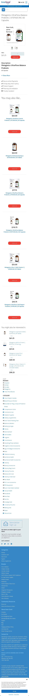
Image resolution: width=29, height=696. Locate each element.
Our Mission (4, 614)
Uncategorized (8, 502)
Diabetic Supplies (9, 415)
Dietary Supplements (10, 418)
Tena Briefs (7, 493)
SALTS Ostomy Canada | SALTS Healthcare (11, 575)
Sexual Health (8, 491)
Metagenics (7, 389)
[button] (27, 679)
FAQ (2, 624)
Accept (14, 691)
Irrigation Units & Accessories (12, 446)
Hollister (6, 385)
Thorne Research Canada (7, 596)
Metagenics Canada (5, 592)
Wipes (6, 510)
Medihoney (3, 581)
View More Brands (10, 392)
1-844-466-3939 (5, 660)
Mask (5, 451)
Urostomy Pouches (10, 505)
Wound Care (8, 513)
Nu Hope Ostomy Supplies (7, 577)
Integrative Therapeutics (7, 590)
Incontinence (8, 440)
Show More (6, 75)
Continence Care (9, 412)
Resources (3, 604)
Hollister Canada (5, 573)
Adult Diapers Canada (10, 398)
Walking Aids (7, 507)
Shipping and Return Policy (7, 627)
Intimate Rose (4, 585)
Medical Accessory (10, 454)
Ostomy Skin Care (9, 474)
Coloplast (6, 383)
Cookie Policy (11, 694)
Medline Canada (5, 579)
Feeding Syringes (8, 426)
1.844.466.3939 (4, 676)
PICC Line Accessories (10, 482)
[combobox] (14, 10)
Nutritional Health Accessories (12, 460)
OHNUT (3, 588)
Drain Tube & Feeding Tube (11, 420)
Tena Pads (7, 496)
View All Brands (5, 598)
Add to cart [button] (14, 131)
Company (3, 612)
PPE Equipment (8, 485)
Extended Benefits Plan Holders (8, 618)
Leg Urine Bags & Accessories (12, 448)
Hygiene (7, 437)
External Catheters (9, 423)
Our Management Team (6, 616)
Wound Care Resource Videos (8, 606)
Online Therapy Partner (6, 631)
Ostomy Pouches (9, 471)
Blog (2, 622)
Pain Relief (7, 479)
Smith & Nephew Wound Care (8, 583)
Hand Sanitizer (8, 432)
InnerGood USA (4, 629)
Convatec (6, 387)
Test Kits (6, 499)
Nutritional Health (9, 457)
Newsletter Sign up (15, 524)
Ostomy (7, 463)
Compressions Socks (10, 409)
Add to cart (15, 57)
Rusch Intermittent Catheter (11, 488)
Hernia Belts (8, 434)
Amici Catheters (5, 566)
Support (3, 620)
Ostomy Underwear (10, 477)
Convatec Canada (5, 571)
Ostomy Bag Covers (10, 468)
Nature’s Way (4, 594)
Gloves (6, 429)
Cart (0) (22, 2)
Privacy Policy (16, 694)
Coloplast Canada (5, 569)
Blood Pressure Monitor (10, 401)
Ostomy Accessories (9, 465)
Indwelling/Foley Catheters (11, 443)
